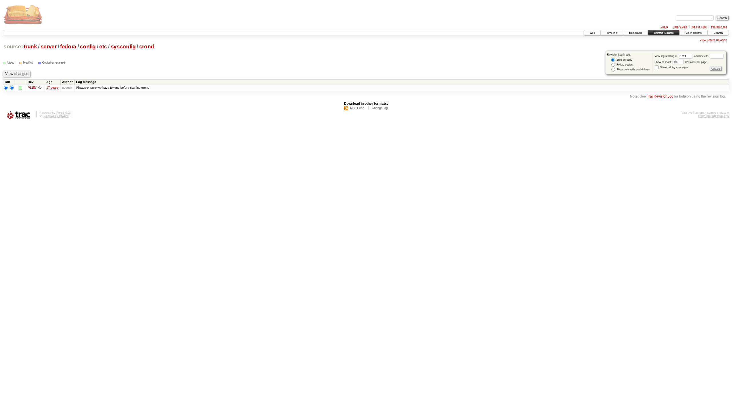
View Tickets (693, 32)
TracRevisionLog (660, 96)
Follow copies (624, 64)
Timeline (611, 32)
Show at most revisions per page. (681, 62)
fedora (68, 46)
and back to (701, 56)
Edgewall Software (56, 115)
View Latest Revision (713, 39)
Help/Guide (680, 26)
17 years (52, 87)
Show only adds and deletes (633, 69)
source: (13, 46)
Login (664, 26)
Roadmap (635, 32)
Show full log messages (674, 67)
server (49, 46)
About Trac (699, 26)
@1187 (32, 88)
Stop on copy (624, 59)
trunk (30, 46)
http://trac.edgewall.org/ (713, 115)
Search (718, 32)
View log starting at (666, 56)
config (88, 46)
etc (103, 46)
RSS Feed (357, 108)
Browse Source (664, 32)
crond (146, 46)
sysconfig (123, 46)
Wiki (592, 32)
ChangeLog (380, 108)
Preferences (719, 26)
